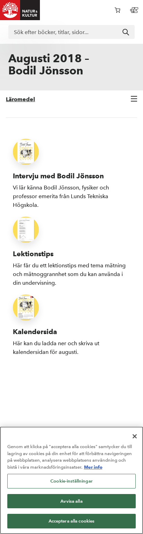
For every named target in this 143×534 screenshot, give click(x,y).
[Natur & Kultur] (20, 10)
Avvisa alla (71, 501)
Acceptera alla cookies (72, 521)
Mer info (93, 467)
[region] (71, 480)
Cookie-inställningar (71, 481)
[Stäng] (134, 436)
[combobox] (71, 32)
